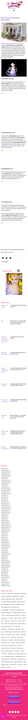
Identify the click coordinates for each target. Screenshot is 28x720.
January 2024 (4, 487)
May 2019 (3, 557)
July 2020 (3, 549)
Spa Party (6, 252)
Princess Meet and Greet (6, 650)
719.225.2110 (16, 692)
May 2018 (3, 572)
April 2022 (3, 518)
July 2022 (3, 515)
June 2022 (3, 517)
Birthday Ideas (9, 596)
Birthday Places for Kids (9, 604)
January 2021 (4, 544)
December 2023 (5, 488)
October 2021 (4, 528)
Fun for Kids (14, 620)
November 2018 (5, 562)
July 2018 (3, 569)
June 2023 (4, 497)
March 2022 (4, 520)
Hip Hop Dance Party (6, 626)
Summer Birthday (5, 659)
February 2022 (4, 522)
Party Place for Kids (20, 642)
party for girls (4, 640)
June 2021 (3, 535)
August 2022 (4, 513)
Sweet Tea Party (13, 664)
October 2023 (4, 492)
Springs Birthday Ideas (20, 656)
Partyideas (10, 640)
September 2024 (5, 482)
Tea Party (11, 252)
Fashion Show (7, 620)
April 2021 (3, 539)
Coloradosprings (5, 610)
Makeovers (23, 634)
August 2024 (4, 483)
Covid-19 (23, 615)
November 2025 (5, 472)
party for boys (20, 637)
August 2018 (4, 567)
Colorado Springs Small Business (13, 615)
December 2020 (5, 545)
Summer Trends (13, 659)
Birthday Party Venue (11, 601)
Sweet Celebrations (18, 661)
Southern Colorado (19, 653)
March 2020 (4, 552)
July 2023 (3, 495)
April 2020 (3, 550)
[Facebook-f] (10, 712)
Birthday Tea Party (20, 604)
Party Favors (13, 637)
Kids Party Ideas (8, 631)
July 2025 (3, 478)
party (8, 637)
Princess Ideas (20, 648)
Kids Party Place (16, 631)
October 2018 (4, 564)
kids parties (18, 629)
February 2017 (4, 582)
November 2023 (5, 490)
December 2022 (5, 507)
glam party (7, 623)
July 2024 (3, 485)
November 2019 (5, 554)
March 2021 (4, 540)
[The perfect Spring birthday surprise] (14, 284)
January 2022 (4, 524)
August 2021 (4, 532)
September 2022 (5, 512)
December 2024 (5, 480)
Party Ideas (16, 640)
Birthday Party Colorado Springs (10, 249)
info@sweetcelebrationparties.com (14, 689)
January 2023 (4, 505)
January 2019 (4, 560)
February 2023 (4, 503)
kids (13, 626)
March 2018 (4, 575)
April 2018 (3, 574)
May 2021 (3, 537)
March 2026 (4, 470)
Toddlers (8, 667)
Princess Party (16, 650)
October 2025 (4, 473)
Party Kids (12, 642)
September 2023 (5, 493)
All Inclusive (4, 593)
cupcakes (11, 618)
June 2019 (3, 555)
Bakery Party (10, 593)
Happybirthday (14, 623)
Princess (8, 648)
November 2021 (5, 527)
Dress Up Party (17, 618)
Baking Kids (17, 593)
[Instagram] (13, 712)
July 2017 (3, 579)
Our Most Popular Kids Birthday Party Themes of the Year (18, 369)
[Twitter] (15, 712)
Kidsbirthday (4, 629)
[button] (14, 10)
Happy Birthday (21, 623)
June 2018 (3, 570)
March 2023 (4, 502)
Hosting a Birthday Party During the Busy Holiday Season (18, 384)
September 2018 (5, 565)
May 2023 (3, 498)
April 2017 (3, 580)
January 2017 (4, 584)
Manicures (3, 637)
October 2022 (4, 510)
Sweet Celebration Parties (7, 661)
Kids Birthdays (11, 629)
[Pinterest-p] (18, 712)
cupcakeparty (4, 618)
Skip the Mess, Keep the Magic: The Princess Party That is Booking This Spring (18, 322)
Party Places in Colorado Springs (8, 645)
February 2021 (4, 542)
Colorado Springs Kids (6, 612)
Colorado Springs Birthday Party (17, 610)
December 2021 (5, 525)
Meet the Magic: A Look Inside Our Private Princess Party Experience (18, 417)
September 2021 (5, 530)
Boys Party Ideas (15, 607)
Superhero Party (21, 659)
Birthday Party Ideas (10, 599)
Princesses (13, 648)
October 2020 (4, 547)
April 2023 (3, 500)
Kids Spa (18, 634)
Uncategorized (4, 261)
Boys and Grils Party (5, 607)
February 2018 (4, 577)
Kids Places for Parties (10, 634)
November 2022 (5, 508)
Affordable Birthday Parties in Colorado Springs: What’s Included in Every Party (17, 432)
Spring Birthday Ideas (9, 656)
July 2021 (3, 534)
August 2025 (4, 477)
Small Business (10, 653)
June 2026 (3, 468)
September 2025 (5, 475)
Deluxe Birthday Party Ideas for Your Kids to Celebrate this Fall (18, 447)
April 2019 (3, 559)
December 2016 (5, 585)
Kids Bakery (17, 626)
